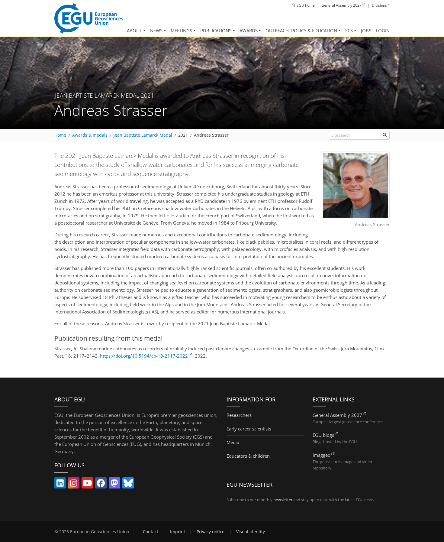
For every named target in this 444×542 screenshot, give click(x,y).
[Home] (88, 18)
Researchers (239, 415)
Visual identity (250, 531)
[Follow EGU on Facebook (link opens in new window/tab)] (101, 484)
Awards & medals (90, 135)
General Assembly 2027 (337, 415)
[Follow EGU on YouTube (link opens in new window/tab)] (87, 484)
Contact (150, 531)
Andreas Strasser (211, 135)
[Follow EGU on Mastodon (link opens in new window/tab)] (114, 484)
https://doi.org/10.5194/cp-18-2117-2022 (144, 356)
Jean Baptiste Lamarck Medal (143, 135)
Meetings (181, 31)
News (156, 31)
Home (60, 135)
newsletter (282, 499)
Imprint (177, 531)
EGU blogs (323, 435)
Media (233, 442)
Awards (249, 31)
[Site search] (385, 135)
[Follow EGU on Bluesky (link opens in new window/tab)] (128, 484)
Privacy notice (210, 531)
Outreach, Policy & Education (301, 31)
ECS (349, 31)
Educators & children (248, 456)
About (134, 31)
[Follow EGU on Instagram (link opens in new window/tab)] (73, 484)
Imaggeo (321, 455)
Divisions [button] (379, 5)
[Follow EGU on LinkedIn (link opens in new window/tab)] (60, 484)
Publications (215, 31)
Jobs (366, 31)
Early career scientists (249, 429)
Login (383, 31)
